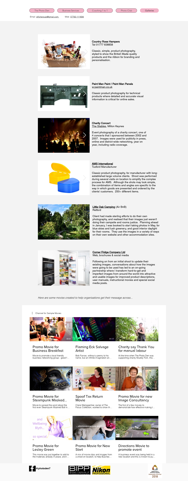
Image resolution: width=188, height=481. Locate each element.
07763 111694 (77, 16)
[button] (46, 313)
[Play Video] (51, 329)
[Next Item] (86, 52)
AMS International (102, 163)
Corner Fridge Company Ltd (109, 252)
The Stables (99, 126)
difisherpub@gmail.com (47, 16)
